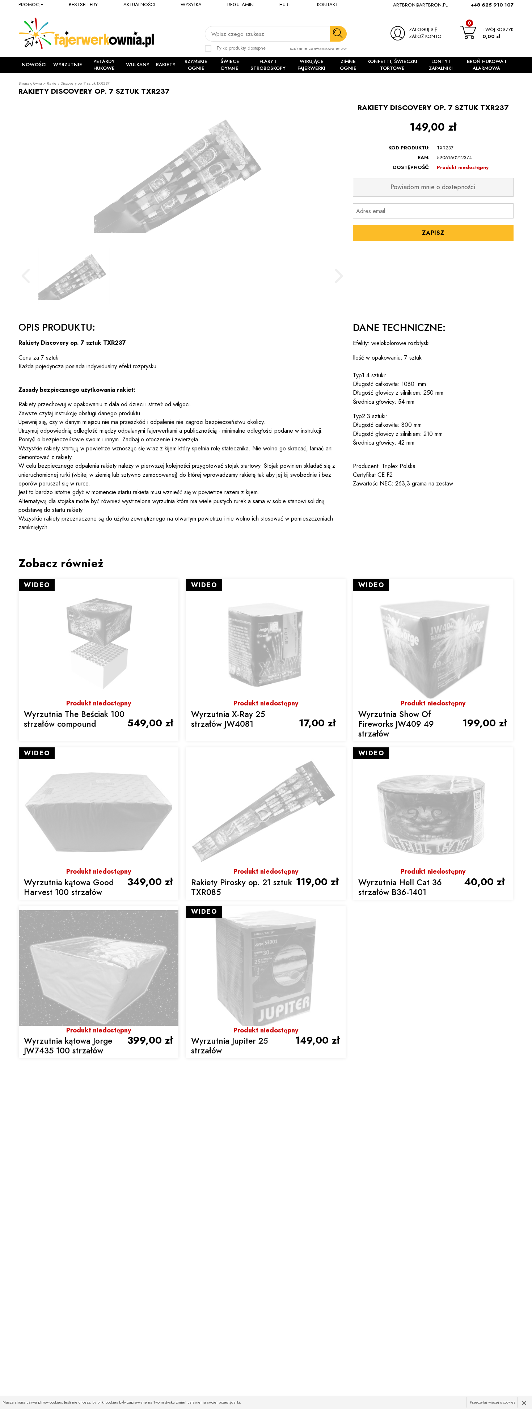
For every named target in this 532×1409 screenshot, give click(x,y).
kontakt (327, 4)
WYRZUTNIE (67, 64)
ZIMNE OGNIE (348, 65)
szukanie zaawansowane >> (318, 48)
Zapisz (433, 232)
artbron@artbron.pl (420, 4)
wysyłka (191, 4)
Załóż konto (425, 36)
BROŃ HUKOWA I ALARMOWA (486, 65)
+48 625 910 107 (492, 4)
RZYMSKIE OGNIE (196, 65)
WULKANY (137, 64)
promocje (30, 4)
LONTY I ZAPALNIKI (441, 65)
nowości (34, 64)
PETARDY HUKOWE (104, 65)
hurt (285, 4)
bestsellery (83, 4)
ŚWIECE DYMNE (229, 65)
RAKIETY (166, 64)
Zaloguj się (423, 29)
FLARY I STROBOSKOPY (268, 65)
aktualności (139, 4)
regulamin (240, 4)
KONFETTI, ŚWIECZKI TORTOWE (392, 65)
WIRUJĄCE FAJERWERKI (311, 65)
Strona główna (30, 83)
